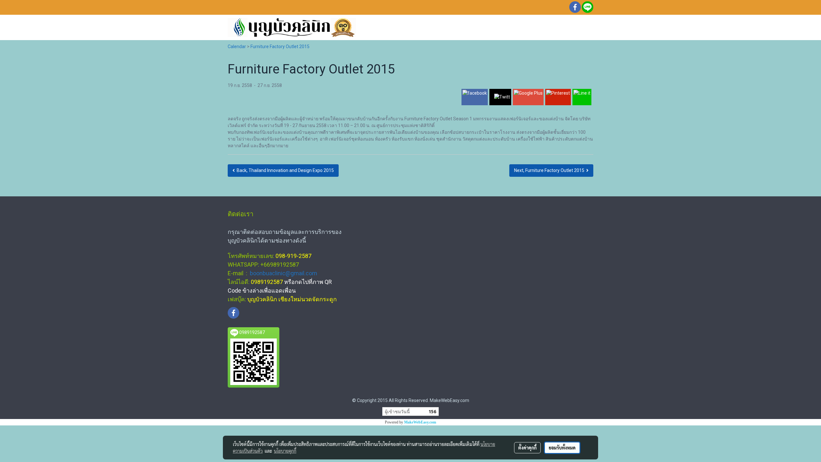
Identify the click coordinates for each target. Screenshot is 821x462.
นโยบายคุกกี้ (285, 451)
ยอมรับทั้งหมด (562, 447)
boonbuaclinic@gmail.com (283, 273)
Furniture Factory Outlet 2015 (279, 46)
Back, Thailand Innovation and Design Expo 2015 (284, 170)
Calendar (237, 46)
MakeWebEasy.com (420, 422)
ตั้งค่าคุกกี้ (527, 447)
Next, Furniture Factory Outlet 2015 (550, 170)
